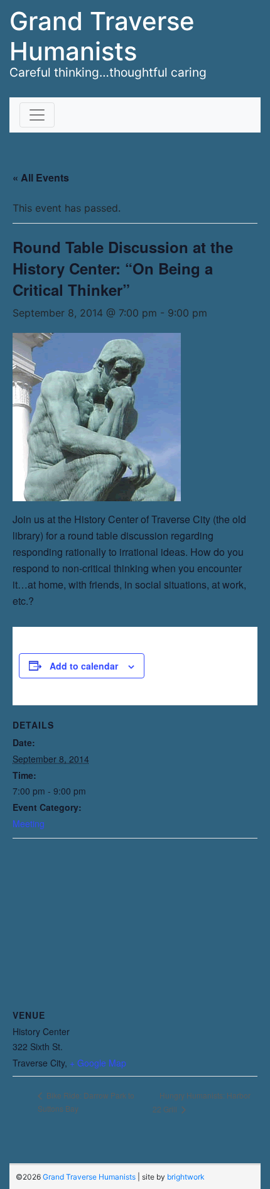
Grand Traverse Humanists (102, 36)
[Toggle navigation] (37, 115)
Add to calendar (84, 666)
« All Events (41, 177)
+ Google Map (98, 1062)
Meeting (29, 823)
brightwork (186, 1176)
